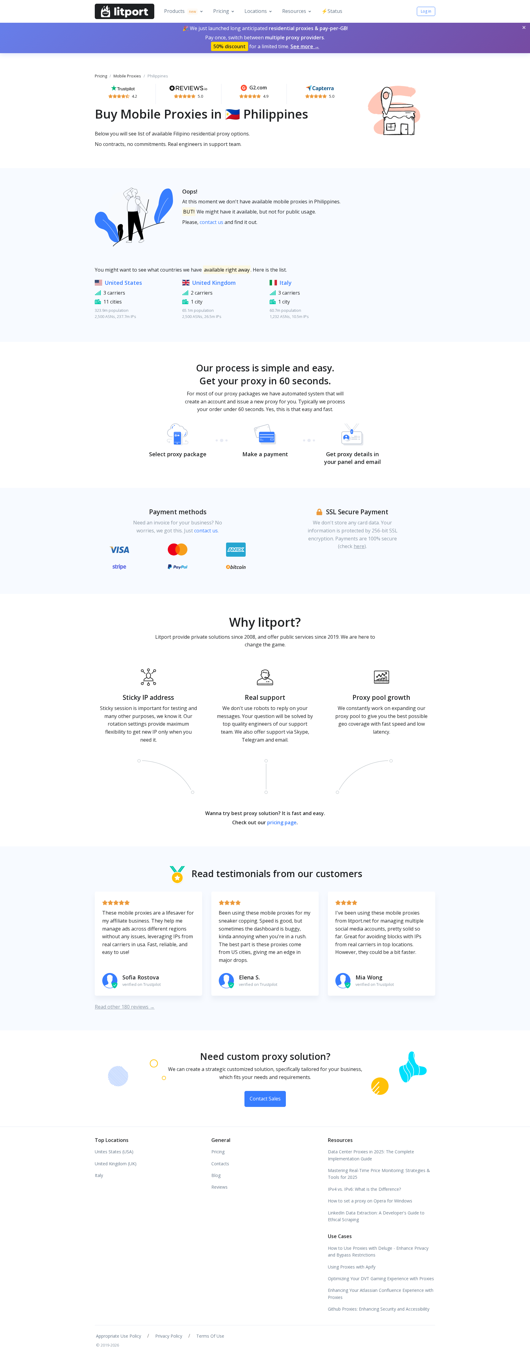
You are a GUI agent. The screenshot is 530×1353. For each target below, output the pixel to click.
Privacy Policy (168, 1336)
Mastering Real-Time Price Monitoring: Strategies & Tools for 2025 (379, 1173)
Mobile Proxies (127, 76)
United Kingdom (214, 282)
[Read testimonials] (123, 87)
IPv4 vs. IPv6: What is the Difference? (364, 1189)
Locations (255, 11)
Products (180, 11)
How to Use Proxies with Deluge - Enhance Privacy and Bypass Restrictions (378, 1251)
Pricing (221, 11)
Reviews (219, 1187)
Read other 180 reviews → (125, 1006)
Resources (294, 11)
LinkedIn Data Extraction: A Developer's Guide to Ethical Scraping (376, 1216)
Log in (426, 11)
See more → (304, 46)
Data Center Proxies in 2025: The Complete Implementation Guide (371, 1155)
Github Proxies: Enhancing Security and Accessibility (378, 1309)
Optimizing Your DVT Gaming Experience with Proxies (381, 1278)
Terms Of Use (210, 1336)
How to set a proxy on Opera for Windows (370, 1201)
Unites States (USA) (114, 1152)
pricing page (282, 822)
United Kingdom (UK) (115, 1164)
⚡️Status (331, 11)
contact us (211, 222)
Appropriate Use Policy (118, 1336)
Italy (285, 282)
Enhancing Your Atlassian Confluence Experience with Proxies (380, 1293)
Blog (216, 1175)
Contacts (220, 1164)
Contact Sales (265, 1098)
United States (123, 282)
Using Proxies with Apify (351, 1267)
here (359, 546)
